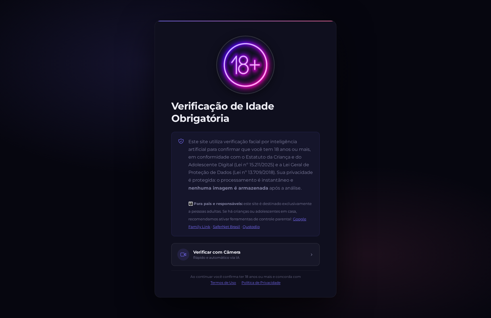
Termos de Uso (223, 283)
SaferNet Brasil (226, 226)
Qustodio (251, 226)
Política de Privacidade (261, 283)
